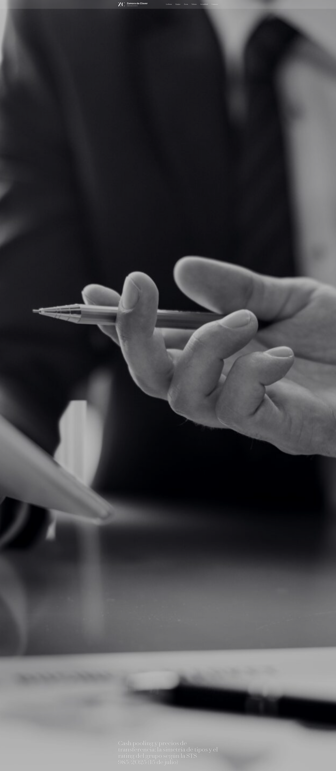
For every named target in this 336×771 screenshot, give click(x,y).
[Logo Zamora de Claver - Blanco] (133, 4)
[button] (189, 4)
